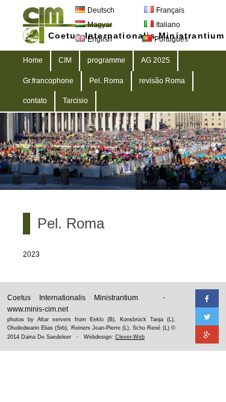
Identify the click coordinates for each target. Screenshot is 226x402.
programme (106, 60)
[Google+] (207, 334)
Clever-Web (130, 337)
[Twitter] (207, 316)
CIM (65, 60)
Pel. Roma (106, 81)
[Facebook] (207, 298)
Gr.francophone (48, 81)
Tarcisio (75, 100)
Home (33, 60)
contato (35, 100)
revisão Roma (162, 81)
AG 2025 (155, 60)
